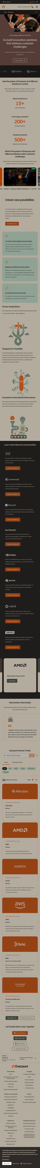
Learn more (6, 1159)
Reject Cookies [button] (16, 1163)
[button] (26, 1163)
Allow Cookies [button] (7, 1163)
